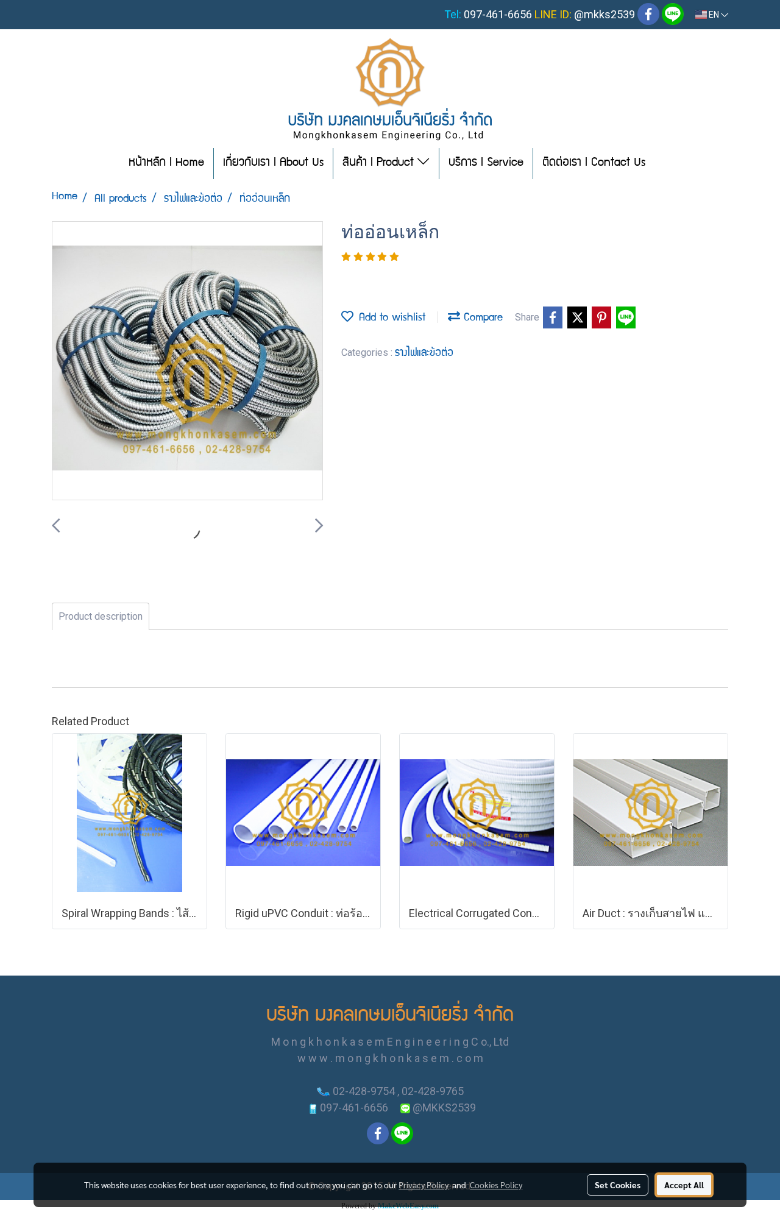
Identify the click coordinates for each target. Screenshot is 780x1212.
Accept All (684, 1184)
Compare (481, 318)
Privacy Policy (423, 1184)
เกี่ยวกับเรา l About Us (273, 163)
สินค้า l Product (379, 163)
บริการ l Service (485, 163)
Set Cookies (617, 1184)
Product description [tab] (100, 616)
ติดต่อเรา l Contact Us (593, 163)
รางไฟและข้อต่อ (424, 353)
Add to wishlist (389, 318)
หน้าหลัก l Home (166, 163)
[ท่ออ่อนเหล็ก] (187, 361)
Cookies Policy (496, 1184)
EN (714, 14)
